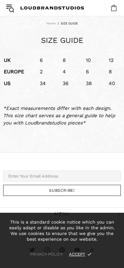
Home (51, 23)
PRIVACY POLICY (46, 254)
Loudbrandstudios (52, 8)
